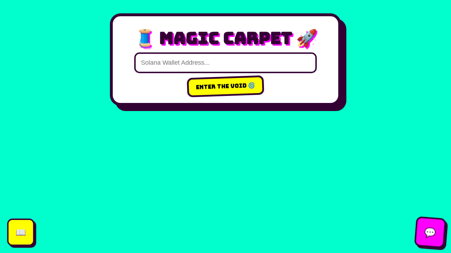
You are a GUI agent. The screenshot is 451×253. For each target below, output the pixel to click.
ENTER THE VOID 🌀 (225, 86)
